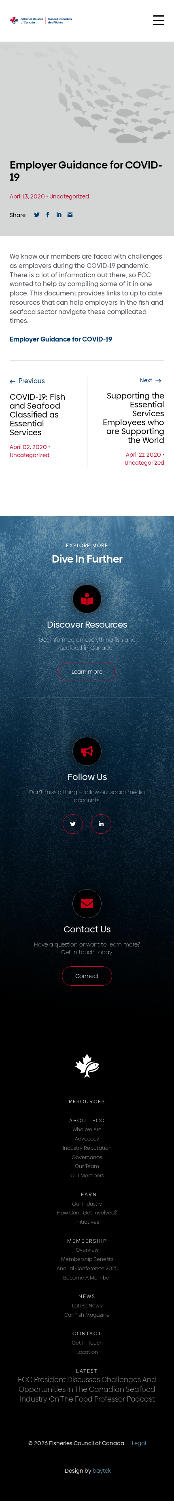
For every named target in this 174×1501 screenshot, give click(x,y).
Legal (139, 1443)
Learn (87, 1194)
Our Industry (87, 1203)
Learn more (87, 672)
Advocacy (87, 1138)
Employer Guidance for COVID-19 (61, 339)
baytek (102, 1471)
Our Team (87, 1166)
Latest (87, 1371)
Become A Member (87, 1277)
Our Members (87, 1175)
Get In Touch (87, 1342)
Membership (87, 1240)
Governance (87, 1157)
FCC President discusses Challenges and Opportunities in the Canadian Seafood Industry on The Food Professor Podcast (87, 1389)
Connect (87, 976)
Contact (87, 1333)
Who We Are (87, 1129)
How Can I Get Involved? (87, 1212)
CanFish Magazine (87, 1314)
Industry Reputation (87, 1147)
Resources (87, 1101)
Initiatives (87, 1221)
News (87, 1296)
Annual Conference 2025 (87, 1268)
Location (87, 1352)
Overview (87, 1249)
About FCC (87, 1120)
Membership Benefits (87, 1259)
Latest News (87, 1305)
